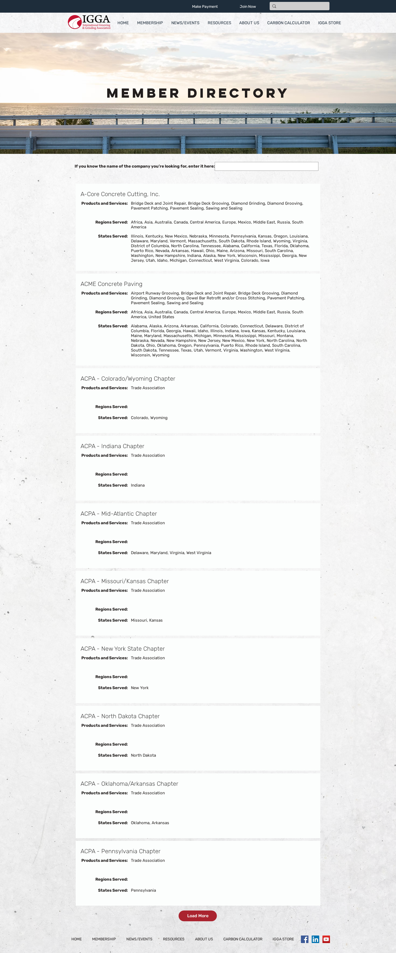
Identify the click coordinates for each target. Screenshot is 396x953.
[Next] (365, 93)
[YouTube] (326, 939)
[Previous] (30, 93)
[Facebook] (304, 939)
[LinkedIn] (315, 939)
